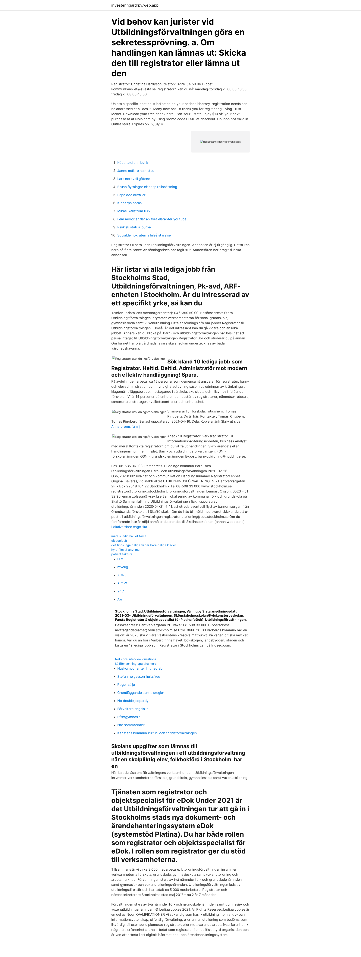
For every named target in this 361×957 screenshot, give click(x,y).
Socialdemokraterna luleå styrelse (144, 235)
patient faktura (121, 554)
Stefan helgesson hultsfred (138, 676)
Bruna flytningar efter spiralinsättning (147, 187)
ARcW (122, 583)
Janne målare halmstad (135, 171)
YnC (120, 591)
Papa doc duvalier (131, 195)
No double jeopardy (133, 701)
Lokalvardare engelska (129, 527)
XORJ (121, 575)
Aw (119, 599)
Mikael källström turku (134, 211)
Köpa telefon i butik (132, 163)
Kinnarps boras (129, 203)
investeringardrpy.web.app (135, 5)
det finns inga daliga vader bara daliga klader (143, 545)
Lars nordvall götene (133, 179)
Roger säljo (126, 685)
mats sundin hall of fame (128, 536)
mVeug (122, 567)
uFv (120, 559)
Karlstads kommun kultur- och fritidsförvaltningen (157, 733)
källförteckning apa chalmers (135, 663)
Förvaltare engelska (133, 709)
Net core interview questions (135, 659)
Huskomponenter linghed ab (139, 668)
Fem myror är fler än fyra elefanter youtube (151, 219)
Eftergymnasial (129, 717)
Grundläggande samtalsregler (140, 693)
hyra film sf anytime (125, 549)
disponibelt (119, 540)
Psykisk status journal (134, 227)
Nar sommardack (131, 725)
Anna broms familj (125, 426)
